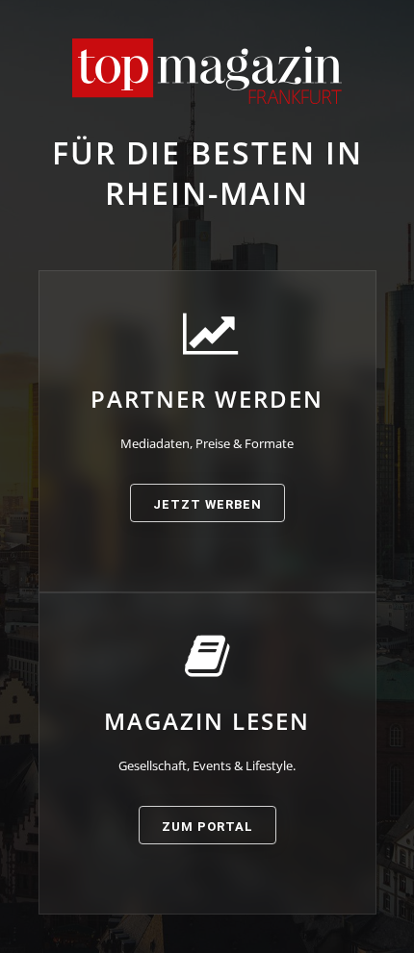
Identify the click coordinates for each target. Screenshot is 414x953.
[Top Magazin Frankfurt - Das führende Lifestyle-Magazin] (207, 71)
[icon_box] (207, 416)
